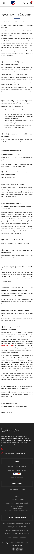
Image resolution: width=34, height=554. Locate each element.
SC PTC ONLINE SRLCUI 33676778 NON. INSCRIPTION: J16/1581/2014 (17, 509)
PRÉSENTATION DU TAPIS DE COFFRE (17, 534)
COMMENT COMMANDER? (17, 467)
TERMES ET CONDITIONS (17, 489)
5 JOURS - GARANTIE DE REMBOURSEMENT (17, 523)
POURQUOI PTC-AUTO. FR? (17, 527)
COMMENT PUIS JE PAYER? (17, 470)
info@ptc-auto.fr (17, 449)
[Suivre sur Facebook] (13, 549)
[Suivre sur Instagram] (17, 549)
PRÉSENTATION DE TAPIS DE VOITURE (17, 530)
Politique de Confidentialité (17, 503)
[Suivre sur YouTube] (21, 549)
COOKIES (17, 493)
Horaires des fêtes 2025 (17, 537)
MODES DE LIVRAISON (17, 477)
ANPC (17, 496)
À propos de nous (17, 500)
